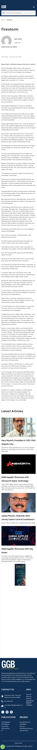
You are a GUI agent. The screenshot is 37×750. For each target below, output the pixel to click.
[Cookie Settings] (2, 747)
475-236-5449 (8, 701)
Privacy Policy (18, 743)
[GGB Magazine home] (3, 7)
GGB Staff (17, 42)
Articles (3, 20)
